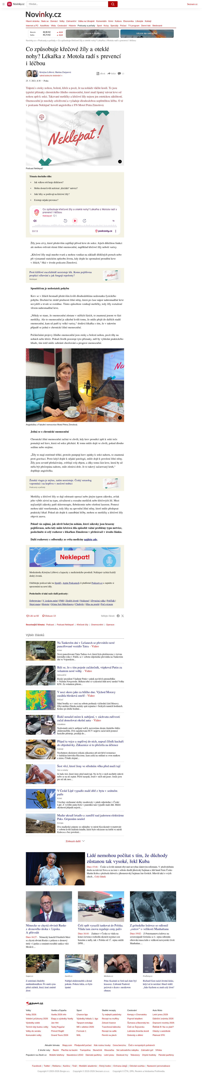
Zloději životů (72, 600)
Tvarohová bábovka (111, 1027)
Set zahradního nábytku (127, 1050)
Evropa (60, 823)
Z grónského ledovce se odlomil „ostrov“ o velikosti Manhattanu (149, 927)
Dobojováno (35, 600)
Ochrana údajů (120, 1066)
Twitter (47, 1066)
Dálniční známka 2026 (163, 1018)
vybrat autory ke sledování (49, 76)
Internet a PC (32, 25)
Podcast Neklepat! (65, 624)
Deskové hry (122, 1055)
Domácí (54, 21)
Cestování (62, 25)
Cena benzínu (119, 1045)
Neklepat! (84, 600)
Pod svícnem (107, 604)
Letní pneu (109, 1055)
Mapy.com (67, 1045)
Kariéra (66, 1066)
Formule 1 (81, 1031)
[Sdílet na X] (122, 615)
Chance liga (82, 1014)
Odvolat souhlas (137, 1066)
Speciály (114, 25)
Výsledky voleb (33, 1023)
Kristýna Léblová (46, 72)
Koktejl (148, 21)
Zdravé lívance (109, 1023)
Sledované (157, 25)
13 (123, 73)
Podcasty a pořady (86, 25)
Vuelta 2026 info (58, 1014)
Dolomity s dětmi (135, 1035)
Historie (72, 25)
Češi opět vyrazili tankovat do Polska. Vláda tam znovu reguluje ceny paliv (100, 927)
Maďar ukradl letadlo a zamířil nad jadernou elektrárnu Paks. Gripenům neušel (90, 817)
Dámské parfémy (94, 1055)
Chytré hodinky (149, 1055)
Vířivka (158, 1050)
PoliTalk (111, 600)
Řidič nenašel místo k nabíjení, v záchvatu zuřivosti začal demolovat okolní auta (88, 718)
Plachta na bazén (69, 1050)
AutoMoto (44, 25)
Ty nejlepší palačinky (111, 1014)
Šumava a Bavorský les (138, 1023)
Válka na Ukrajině (86, 21)
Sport (99, 25)
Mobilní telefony (56, 1055)
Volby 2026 (31, 1014)
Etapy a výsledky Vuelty (62, 1018)
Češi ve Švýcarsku (135, 1027)
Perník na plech (109, 1035)
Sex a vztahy (62, 770)
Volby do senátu (33, 1031)
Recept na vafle (109, 1031)
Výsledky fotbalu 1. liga (87, 1018)
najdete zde (90, 539)
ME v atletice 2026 (85, 1027)
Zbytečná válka (98, 600)
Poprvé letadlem (135, 1018)
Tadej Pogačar (58, 1027)
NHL (79, 1035)
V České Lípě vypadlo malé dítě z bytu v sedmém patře (87, 792)
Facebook (36, 1066)
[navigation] (3, 4)
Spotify (58, 582)
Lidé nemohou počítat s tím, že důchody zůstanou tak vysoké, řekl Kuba (127, 858)
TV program (133, 25)
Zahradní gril (147, 1050)
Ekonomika (128, 21)
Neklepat (33, 279)
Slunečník (97, 1050)
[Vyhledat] (113, 4)
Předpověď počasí (83, 1045)
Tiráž (74, 1066)
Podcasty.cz (97, 582)
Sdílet (113, 73)
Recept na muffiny (110, 1018)
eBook (102, 73)
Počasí (123, 25)
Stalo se (45, 21)
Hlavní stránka (32, 21)
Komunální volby (33, 1035)
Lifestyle (139, 21)
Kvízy (106, 25)
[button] (75, 138)
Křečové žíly (82, 624)
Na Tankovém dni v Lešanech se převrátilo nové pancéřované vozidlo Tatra (86, 644)
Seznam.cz (192, 4)
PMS (61, 600)
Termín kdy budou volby (37, 1027)
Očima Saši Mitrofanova (62, 604)
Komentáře (101, 21)
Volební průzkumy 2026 (37, 1018)
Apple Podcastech (71, 582)
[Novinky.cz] (43, 15)
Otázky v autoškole (161, 1031)
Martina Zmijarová (63, 72)
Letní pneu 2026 (160, 1014)
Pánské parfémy (166, 1055)
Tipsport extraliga (85, 1023)
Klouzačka (109, 1050)
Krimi (110, 21)
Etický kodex (105, 1066)
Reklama (56, 1066)
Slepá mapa (34, 604)
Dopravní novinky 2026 (163, 1023)
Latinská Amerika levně (138, 1031)
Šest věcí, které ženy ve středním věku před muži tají (88, 766)
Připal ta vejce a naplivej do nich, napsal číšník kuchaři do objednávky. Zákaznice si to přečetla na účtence (90, 743)
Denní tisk (146, 25)
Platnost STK (159, 1035)
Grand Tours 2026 (59, 1035)
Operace (110, 624)
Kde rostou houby (102, 1045)
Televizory (135, 1055)
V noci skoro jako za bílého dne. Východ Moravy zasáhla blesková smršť (86, 694)
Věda (53, 25)
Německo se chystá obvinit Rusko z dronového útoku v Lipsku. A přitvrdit (46, 928)
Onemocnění (97, 624)
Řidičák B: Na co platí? (163, 1027)
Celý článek (100, 876)
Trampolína (85, 1050)
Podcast (50, 624)
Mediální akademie (88, 1066)
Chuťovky (79, 604)
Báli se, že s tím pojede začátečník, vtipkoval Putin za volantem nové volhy (89, 669)
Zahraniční (71, 21)
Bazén (56, 1050)
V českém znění (50, 600)
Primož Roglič (57, 1031)
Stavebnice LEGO (75, 1055)
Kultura (118, 21)
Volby (61, 21)
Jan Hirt (54, 1023)
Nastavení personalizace (158, 1066)
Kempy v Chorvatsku (137, 1014)
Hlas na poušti (92, 604)
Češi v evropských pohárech (141, 1045)
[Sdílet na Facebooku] (118, 615)
